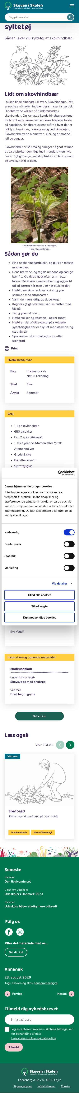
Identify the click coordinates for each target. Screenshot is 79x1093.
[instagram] (20, 932)
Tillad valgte (39, 606)
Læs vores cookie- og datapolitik (33, 1038)
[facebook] (9, 932)
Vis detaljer (59, 583)
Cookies (65, 1086)
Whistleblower (46, 1086)
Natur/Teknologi (43, 832)
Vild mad (12, 756)
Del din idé (16, 952)
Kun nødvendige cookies (39, 617)
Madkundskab (21, 669)
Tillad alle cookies (39, 595)
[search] (70, 17)
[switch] (69, 544)
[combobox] (37, 17)
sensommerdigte (46, 983)
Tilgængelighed (23, 1086)
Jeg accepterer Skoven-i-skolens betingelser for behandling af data (42, 1033)
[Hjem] (24, 6)
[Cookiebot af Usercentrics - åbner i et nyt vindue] (58, 472)
